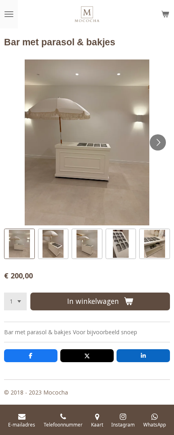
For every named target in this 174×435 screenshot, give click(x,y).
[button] (19, 244)
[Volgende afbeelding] (158, 142)
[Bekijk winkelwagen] (165, 14)
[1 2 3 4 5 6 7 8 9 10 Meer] (15, 301)
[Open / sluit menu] (9, 14)
